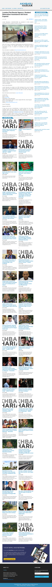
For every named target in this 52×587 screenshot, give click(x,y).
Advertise (29, 585)
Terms (18, 585)
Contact (33, 585)
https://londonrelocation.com (20, 49)
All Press (14, 8)
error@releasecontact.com (18, 111)
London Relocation (19, 92)
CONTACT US (20, 8)
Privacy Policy (23, 585)
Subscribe (42, 576)
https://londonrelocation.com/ (11, 102)
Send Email (7, 97)
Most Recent (8, 8)
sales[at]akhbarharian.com (8, 579)
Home (3, 8)
